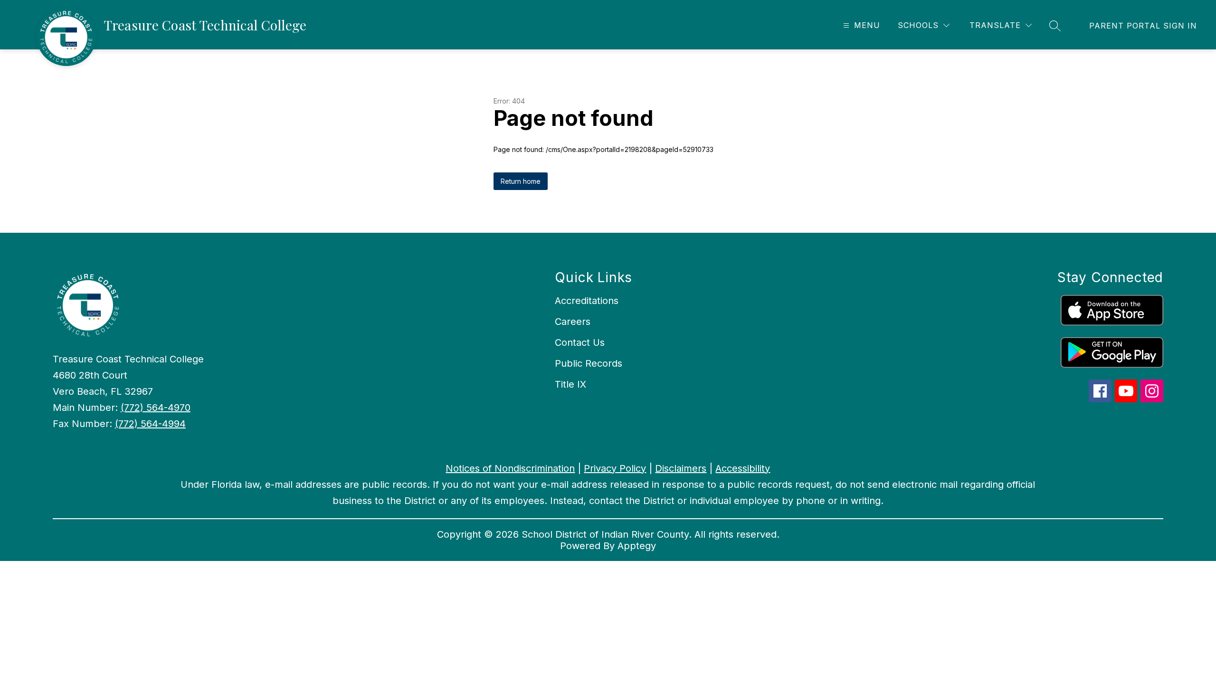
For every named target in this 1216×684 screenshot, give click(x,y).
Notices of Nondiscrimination (510, 468)
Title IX (570, 384)
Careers (572, 321)
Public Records (588, 363)
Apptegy (637, 545)
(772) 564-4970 (155, 407)
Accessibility (742, 468)
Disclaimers (680, 468)
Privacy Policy (615, 468)
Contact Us (580, 342)
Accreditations (586, 300)
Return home (521, 181)
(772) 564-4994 (150, 423)
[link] (1143, 26)
